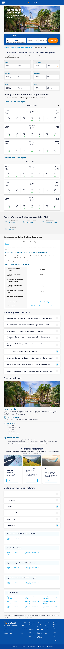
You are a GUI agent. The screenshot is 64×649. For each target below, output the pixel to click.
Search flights (53, 40)
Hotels (46, 628)
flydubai (7, 244)
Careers (46, 633)
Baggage (23, 630)
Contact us (31, 629)
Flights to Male (55, 635)
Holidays (47, 630)
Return (9, 35)
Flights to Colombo (55, 639)
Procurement (40, 629)
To (17, 39)
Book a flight (23, 622)
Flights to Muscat (55, 631)
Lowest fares (48, 622)
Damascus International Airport (42, 302)
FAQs (38, 627)
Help (22, 633)
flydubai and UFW (31, 635)
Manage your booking (32, 623)
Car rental (47, 625)
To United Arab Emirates (24, 48)
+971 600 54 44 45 (8, 633)
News (30, 627)
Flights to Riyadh (55, 627)
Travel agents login (39, 637)
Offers (22, 625)
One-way (17, 35)
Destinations (24, 628)
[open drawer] (3, 2)
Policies (5, 628)
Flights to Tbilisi (55, 623)
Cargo (30, 632)
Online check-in (39, 623)
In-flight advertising (39, 632)
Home (6, 48)
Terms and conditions (9, 630)
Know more (12, 481)
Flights (12, 48)
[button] (32, 318)
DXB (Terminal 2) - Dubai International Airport (42, 306)
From (8, 39)
